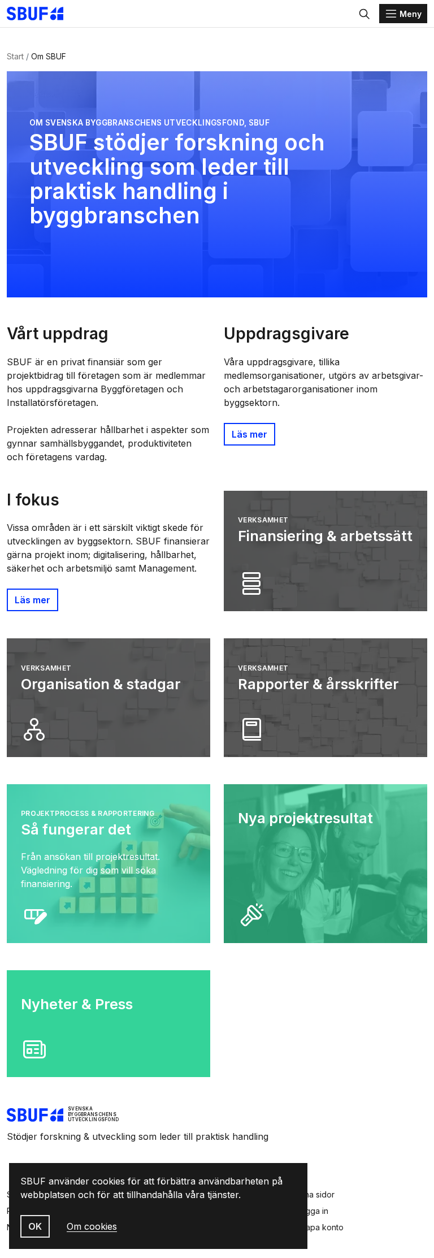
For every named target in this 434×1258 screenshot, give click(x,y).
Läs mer (249, 434)
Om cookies (92, 1226)
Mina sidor (315, 1194)
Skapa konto (320, 1227)
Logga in (312, 1211)
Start (15, 56)
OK (35, 1226)
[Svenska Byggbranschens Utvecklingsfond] (41, 13)
